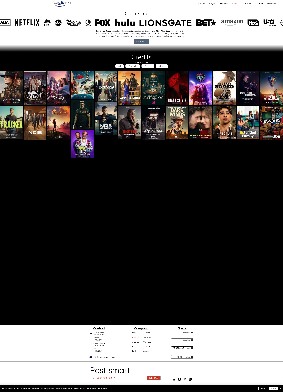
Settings (263, 388)
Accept (273, 388)
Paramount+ (101, 33)
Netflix (178, 31)
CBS (108, 33)
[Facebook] (179, 379)
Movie (162, 66)
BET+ (118, 33)
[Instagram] (174, 379)
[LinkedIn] (190, 379)
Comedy (132, 66)
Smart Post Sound (103, 31)
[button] (223, 3)
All (119, 66)
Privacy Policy (102, 388)
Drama (147, 66)
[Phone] (90, 332)
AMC (113, 33)
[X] (184, 379)
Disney (184, 31)
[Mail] (90, 357)
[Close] (280, 388)
